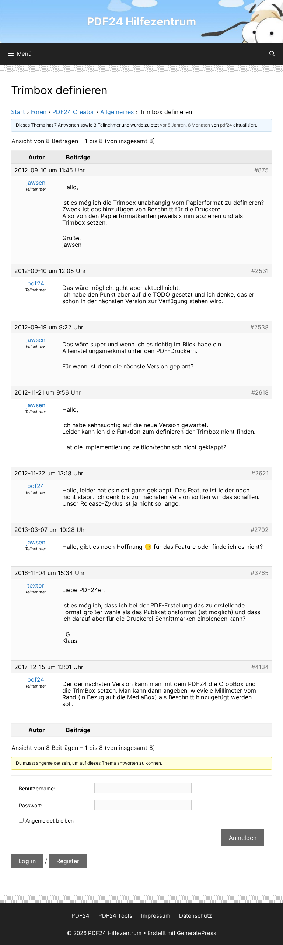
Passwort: (30, 805)
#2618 (260, 392)
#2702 (260, 529)
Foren (38, 111)
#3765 (260, 573)
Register (67, 861)
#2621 (260, 473)
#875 (261, 170)
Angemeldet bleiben (49, 820)
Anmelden (242, 837)
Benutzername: (37, 788)
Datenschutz (195, 915)
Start (18, 111)
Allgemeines (117, 111)
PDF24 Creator (73, 111)
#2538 (259, 327)
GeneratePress (196, 933)
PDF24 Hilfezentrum (141, 21)
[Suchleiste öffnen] (272, 54)
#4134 (260, 667)
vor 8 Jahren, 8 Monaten (185, 125)
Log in (27, 861)
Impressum (155, 915)
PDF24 (80, 915)
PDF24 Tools (115, 915)
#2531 (260, 270)
